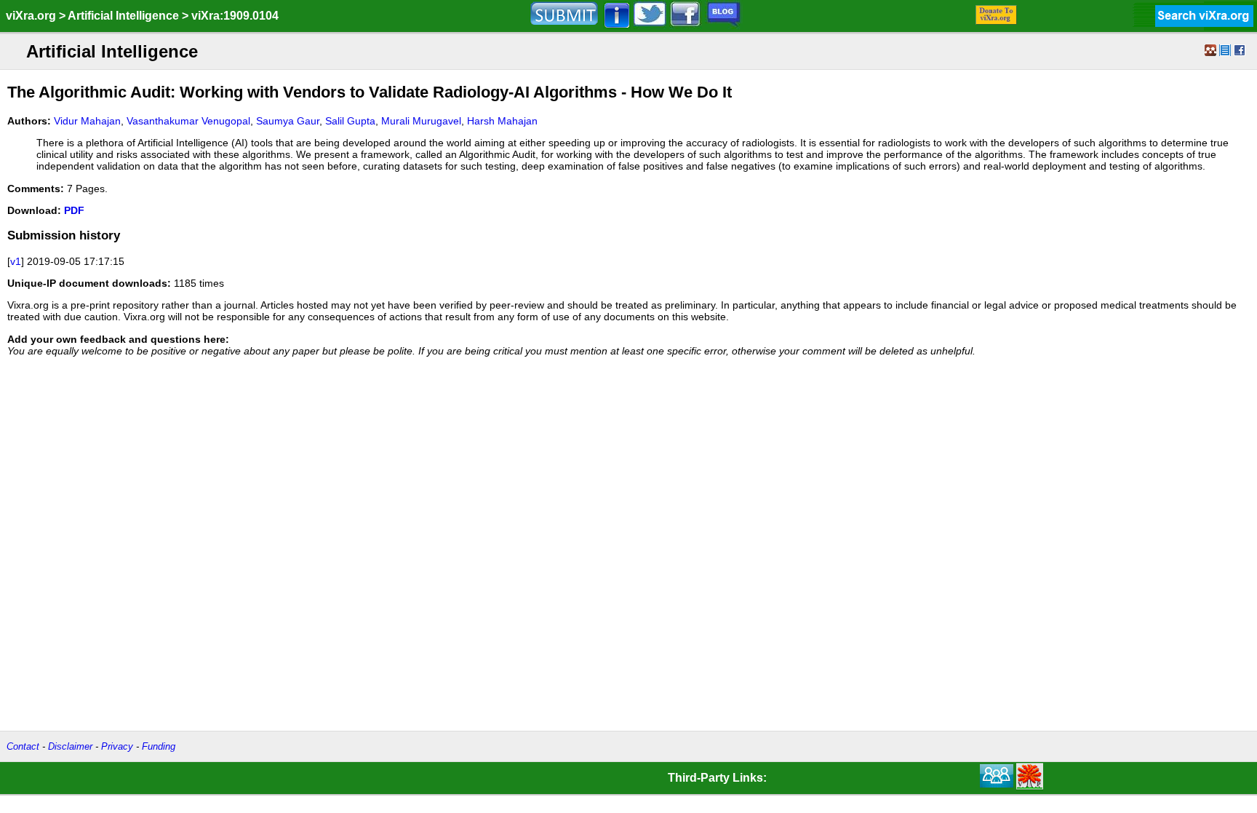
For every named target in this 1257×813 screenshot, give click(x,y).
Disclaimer (70, 746)
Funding (158, 746)
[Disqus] (628, 549)
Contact (23, 746)
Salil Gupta (350, 121)
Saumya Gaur (287, 121)
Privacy (117, 746)
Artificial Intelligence (123, 15)
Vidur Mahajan (87, 121)
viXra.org (31, 15)
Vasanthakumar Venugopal (188, 121)
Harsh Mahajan (502, 121)
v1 (15, 261)
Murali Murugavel (421, 121)
